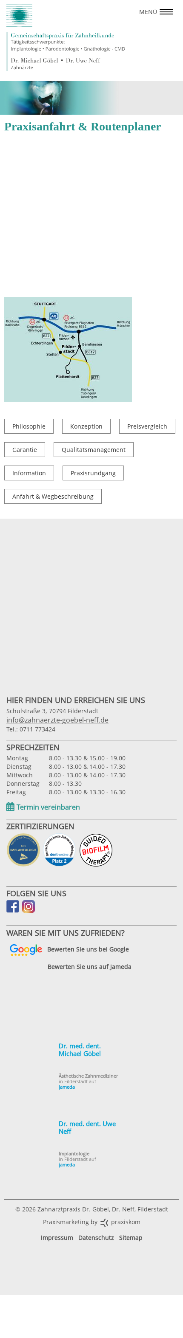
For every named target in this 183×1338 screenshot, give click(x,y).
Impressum (57, 1238)
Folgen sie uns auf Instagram (28, 906)
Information (29, 473)
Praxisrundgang (93, 473)
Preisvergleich (147, 426)
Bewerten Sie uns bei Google (88, 949)
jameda (67, 1087)
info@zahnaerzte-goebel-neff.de (57, 720)
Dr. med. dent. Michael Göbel (80, 1049)
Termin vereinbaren (48, 807)
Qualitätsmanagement (93, 450)
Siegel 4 (96, 850)
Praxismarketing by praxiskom (91, 1222)
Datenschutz (96, 1238)
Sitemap (131, 1238)
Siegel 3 (60, 850)
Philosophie (29, 426)
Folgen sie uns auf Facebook (12, 906)
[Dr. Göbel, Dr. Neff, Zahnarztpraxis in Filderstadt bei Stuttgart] (66, 37)
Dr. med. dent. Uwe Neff (87, 1127)
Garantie (25, 450)
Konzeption (86, 426)
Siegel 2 (23, 850)
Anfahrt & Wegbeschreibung (53, 496)
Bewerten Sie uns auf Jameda (90, 967)
